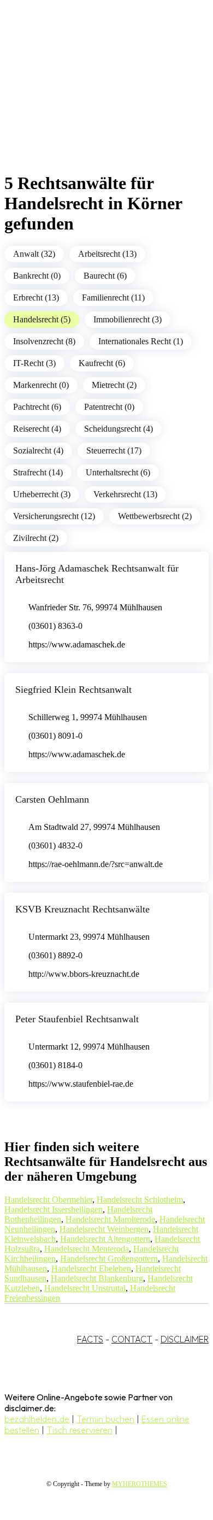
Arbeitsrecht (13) (107, 253)
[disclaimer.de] (95, 99)
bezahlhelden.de (36, 1418)
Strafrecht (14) (38, 472)
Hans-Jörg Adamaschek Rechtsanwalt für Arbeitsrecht (97, 574)
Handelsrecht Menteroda (86, 1248)
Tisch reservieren (79, 1429)
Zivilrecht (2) (35, 538)
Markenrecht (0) (41, 385)
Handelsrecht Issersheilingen (53, 1209)
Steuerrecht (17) (113, 450)
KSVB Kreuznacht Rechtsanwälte (82, 909)
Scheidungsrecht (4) (118, 428)
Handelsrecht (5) (41, 319)
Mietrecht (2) (114, 385)
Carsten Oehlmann (52, 799)
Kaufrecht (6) (102, 363)
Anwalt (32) (34, 253)
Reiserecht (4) (37, 428)
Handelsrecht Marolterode (110, 1219)
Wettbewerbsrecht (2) (155, 516)
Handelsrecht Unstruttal (85, 1288)
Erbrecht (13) (36, 297)
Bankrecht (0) (37, 275)
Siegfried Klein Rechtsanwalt (73, 689)
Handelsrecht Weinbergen (104, 1229)
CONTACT (131, 1339)
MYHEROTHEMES (139, 1484)
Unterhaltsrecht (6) (118, 472)
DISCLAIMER (185, 1339)
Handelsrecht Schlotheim (140, 1199)
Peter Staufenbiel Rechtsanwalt (77, 1019)
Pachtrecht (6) (37, 406)
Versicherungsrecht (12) (54, 516)
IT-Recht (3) (34, 363)
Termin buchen (105, 1418)
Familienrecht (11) (113, 297)
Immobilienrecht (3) (127, 319)
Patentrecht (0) (109, 406)
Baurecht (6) (105, 275)
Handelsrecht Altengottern (105, 1239)
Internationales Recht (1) (140, 341)
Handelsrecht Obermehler (48, 1199)
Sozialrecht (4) (38, 450)
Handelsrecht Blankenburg (97, 1278)
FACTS (90, 1339)
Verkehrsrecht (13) (125, 494)
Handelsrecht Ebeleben (91, 1268)
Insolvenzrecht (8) (44, 341)
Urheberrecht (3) (41, 494)
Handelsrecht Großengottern (109, 1258)
